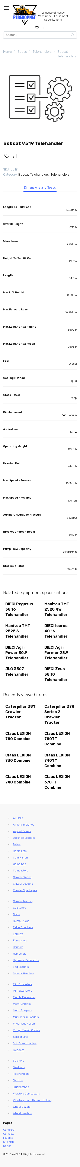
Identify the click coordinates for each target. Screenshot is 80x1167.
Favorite (8, 1137)
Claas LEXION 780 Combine (18, 736)
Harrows (18, 947)
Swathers (19, 1067)
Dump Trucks (21, 921)
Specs (22, 52)
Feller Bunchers (23, 927)
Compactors (20, 870)
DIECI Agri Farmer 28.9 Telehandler (56, 652)
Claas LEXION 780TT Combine (57, 738)
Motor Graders (22, 1003)
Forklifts (18, 933)
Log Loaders (21, 966)
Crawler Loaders (23, 883)
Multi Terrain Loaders (26, 1017)
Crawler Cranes (22, 877)
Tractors (18, 1080)
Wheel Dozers (21, 1106)
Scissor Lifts (20, 1036)
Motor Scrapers (22, 1010)
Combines (19, 864)
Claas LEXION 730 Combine (18, 758)
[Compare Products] (43, 28)
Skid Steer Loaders (24, 1043)
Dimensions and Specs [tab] (40, 187)
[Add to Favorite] (6, 155)
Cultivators (19, 907)
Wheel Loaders (22, 1113)
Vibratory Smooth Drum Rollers (32, 1100)
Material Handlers (23, 973)
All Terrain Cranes (23, 824)
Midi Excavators (22, 984)
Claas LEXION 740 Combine (18, 779)
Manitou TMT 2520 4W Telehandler (56, 609)
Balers (16, 844)
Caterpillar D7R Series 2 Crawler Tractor (59, 714)
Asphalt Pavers (22, 831)
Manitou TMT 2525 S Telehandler (17, 631)
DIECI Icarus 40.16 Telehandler (56, 631)
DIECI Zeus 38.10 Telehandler (56, 674)
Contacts (8, 1133)
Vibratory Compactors (26, 1093)
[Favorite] (37, 28)
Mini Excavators (22, 990)
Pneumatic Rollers (24, 1023)
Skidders (18, 1050)
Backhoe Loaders (24, 837)
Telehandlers (42, 52)
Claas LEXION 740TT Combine (57, 760)
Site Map (8, 1141)
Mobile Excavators (24, 997)
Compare (9, 1129)
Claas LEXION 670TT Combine (57, 782)
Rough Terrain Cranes (26, 1030)
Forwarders (20, 940)
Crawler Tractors (22, 901)
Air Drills (18, 818)
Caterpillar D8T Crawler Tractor (20, 711)
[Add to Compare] (15, 155)
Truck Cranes (21, 1087)
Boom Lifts (19, 851)
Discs (16, 914)
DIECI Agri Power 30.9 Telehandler (17, 652)
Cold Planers (20, 857)
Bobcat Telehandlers (66, 54)
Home (7, 52)
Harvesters (19, 953)
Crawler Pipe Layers (25, 890)
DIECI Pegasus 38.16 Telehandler (19, 609)
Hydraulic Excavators (26, 960)
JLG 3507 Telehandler (17, 672)
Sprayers (18, 1060)
